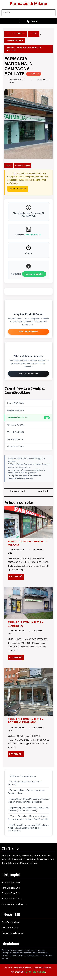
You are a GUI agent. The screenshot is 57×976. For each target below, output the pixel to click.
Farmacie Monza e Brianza (14, 904)
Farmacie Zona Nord (11, 882)
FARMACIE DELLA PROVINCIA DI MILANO (25, 783)
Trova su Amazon (18, 189)
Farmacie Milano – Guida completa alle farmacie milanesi (26, 791)
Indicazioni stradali (34, 274)
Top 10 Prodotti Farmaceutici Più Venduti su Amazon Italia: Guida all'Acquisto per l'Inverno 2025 (28, 828)
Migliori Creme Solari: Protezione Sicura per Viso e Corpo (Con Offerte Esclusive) (28, 800)
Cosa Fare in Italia (10, 927)
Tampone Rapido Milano (12, 933)
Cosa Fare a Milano (10, 922)
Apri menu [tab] (32, 21)
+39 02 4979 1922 (32, 235)
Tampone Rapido (15, 41)
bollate (34, 34)
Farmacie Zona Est (10, 893)
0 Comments (38, 550)
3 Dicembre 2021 (16, 79)
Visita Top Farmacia (28, 331)
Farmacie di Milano (28, 3)
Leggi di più (16, 577)
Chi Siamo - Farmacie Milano (22, 776)
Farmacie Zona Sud (11, 888)
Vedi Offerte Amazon (28, 373)
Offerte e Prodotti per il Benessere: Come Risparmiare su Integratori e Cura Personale (28, 817)
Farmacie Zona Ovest (11, 898)
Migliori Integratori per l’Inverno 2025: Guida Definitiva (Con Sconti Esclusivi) (28, 809)
